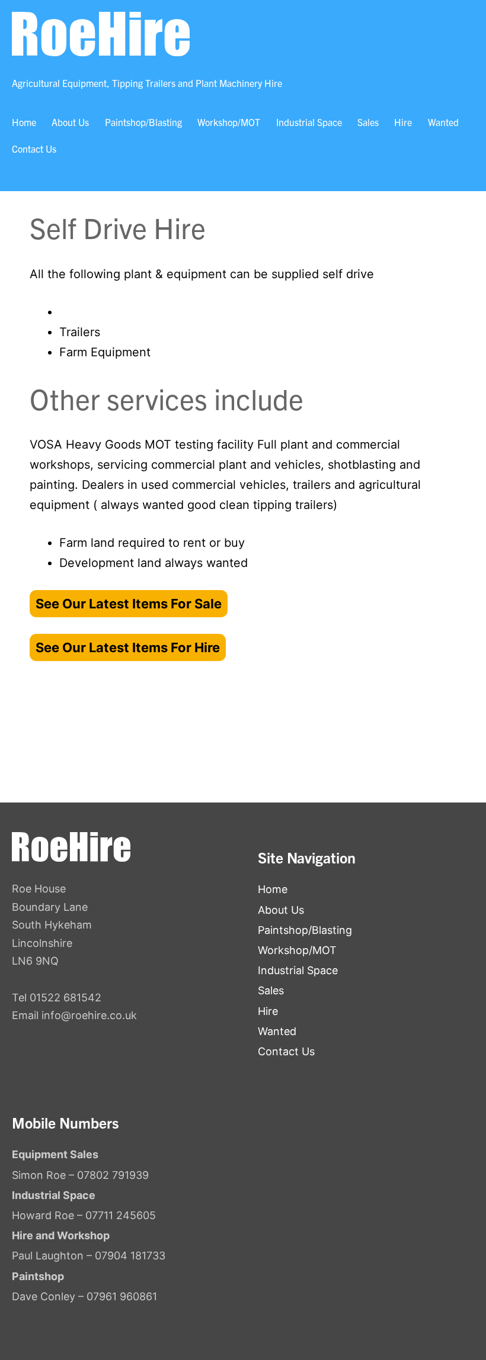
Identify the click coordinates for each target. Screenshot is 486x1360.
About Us (70, 122)
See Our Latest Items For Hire (128, 647)
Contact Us (34, 148)
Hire (403, 122)
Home (24, 122)
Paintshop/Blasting (143, 122)
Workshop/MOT (228, 122)
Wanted (443, 122)
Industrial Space (309, 122)
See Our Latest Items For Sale (129, 603)
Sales (368, 122)
